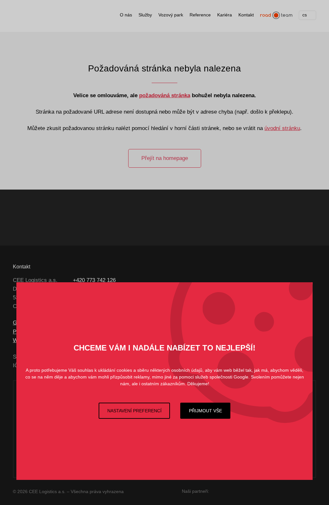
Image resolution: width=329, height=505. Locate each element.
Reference (200, 14)
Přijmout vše (205, 410)
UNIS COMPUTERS (249, 490)
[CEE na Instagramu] (170, 280)
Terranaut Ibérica (227, 217)
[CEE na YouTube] (181, 280)
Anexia (292, 217)
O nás (126, 14)
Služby (145, 14)
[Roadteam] (276, 15)
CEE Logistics (37, 17)
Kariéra (224, 14)
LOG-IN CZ (157, 217)
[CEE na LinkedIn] (193, 280)
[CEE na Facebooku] (160, 280)
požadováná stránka (164, 95)
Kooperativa (302, 490)
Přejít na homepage (164, 158)
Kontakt (246, 14)
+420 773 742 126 (94, 280)
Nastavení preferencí (134, 410)
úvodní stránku (282, 128)
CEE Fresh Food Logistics (94, 217)
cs (304, 14)
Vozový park (170, 14)
